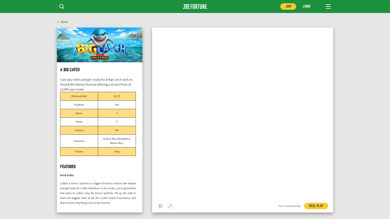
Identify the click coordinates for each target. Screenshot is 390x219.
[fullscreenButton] (160, 206)
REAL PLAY (316, 206)
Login (306, 6)
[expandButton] (170, 206)
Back (64, 22)
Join (288, 6)
